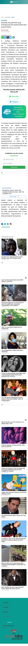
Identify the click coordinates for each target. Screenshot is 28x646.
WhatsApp (15, 96)
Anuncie (9, 622)
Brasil (13, 17)
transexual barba (6, 227)
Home (2, 17)
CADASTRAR (14, 167)
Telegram (15, 102)
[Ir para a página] (14, 2)
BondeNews (7, 17)
